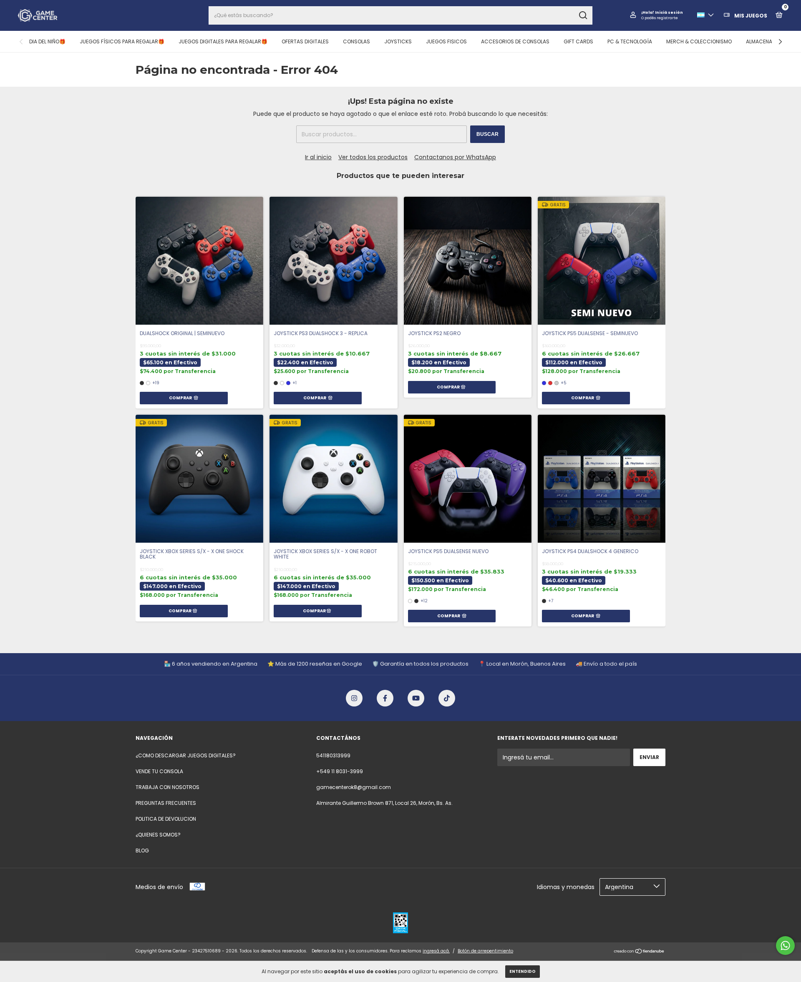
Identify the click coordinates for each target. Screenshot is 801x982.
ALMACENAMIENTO (768, 41)
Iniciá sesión (669, 12)
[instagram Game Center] (354, 698)
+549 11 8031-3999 (339, 771)
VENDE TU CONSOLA (159, 771)
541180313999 (333, 755)
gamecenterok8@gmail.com (353, 787)
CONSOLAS (356, 41)
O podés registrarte (659, 17)
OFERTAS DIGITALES (305, 41)
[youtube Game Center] (416, 698)
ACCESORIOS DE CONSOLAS (515, 41)
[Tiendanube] (639, 952)
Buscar (487, 134)
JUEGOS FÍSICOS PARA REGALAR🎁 (122, 41)
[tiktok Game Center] (446, 698)
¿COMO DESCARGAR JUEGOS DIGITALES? (186, 755)
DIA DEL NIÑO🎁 (47, 41)
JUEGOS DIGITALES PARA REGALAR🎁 (223, 41)
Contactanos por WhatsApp (455, 157)
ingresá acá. (436, 951)
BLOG (142, 850)
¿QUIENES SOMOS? (158, 834)
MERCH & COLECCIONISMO (699, 41)
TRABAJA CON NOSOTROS (167, 787)
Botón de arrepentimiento (485, 951)
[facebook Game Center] (385, 698)
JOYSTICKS (398, 41)
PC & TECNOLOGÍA (629, 41)
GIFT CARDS (578, 41)
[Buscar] (582, 15)
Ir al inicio (318, 157)
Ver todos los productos (373, 157)
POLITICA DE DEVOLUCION (166, 818)
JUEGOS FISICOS (446, 41)
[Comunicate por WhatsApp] (785, 945)
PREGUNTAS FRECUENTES (166, 803)
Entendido (522, 971)
